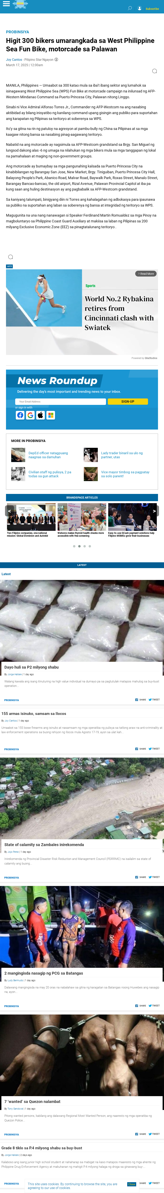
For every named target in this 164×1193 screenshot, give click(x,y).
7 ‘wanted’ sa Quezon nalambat (32, 1101)
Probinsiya (17, 31)
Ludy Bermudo (15, 980)
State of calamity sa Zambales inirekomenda (44, 844)
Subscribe (152, 8)
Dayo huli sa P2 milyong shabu (31, 667)
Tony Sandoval (15, 1108)
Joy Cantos (14, 60)
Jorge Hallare (15, 674)
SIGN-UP (127, 401)
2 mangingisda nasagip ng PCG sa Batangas (43, 973)
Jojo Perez (13, 851)
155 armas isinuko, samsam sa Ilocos (33, 713)
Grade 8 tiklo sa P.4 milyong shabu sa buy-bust (41, 1148)
